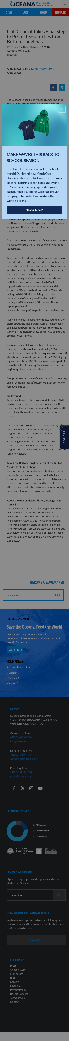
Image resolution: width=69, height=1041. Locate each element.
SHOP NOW (34, 210)
